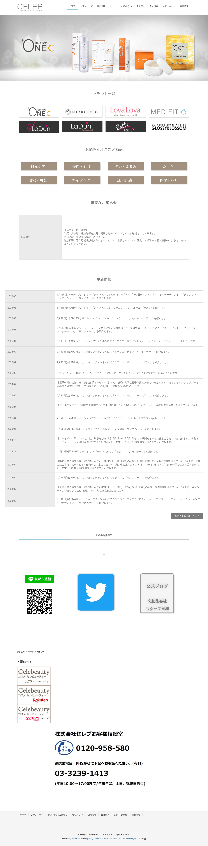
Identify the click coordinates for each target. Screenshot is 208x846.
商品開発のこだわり (57, 814)
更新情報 (136, 814)
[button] (187, 516)
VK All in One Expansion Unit (113, 839)
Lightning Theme (92, 839)
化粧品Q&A (77, 814)
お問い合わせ (120, 814)
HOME (23, 814)
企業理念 (92, 814)
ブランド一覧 (37, 814)
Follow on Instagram (106, 560)
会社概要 (105, 814)
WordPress (76, 839)
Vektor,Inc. (132, 839)
